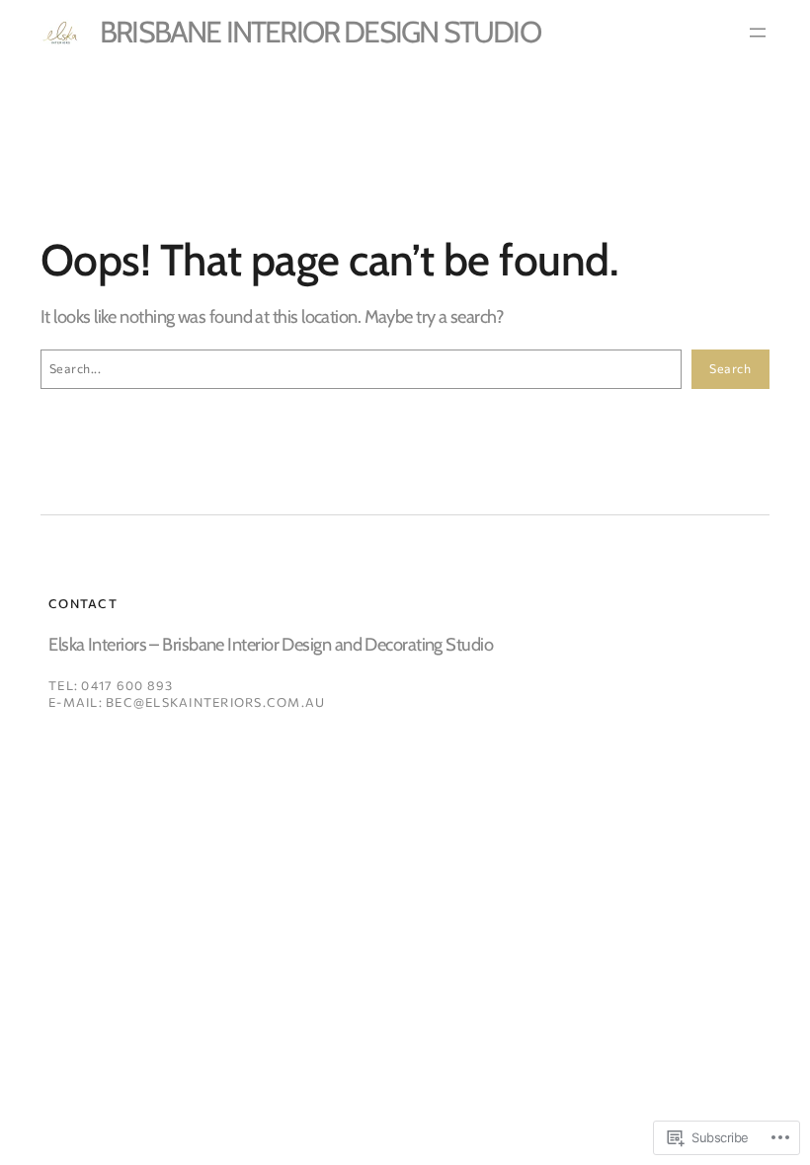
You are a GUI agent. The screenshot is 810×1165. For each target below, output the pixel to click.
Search (730, 368)
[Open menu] (758, 32)
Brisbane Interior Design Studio (320, 32)
